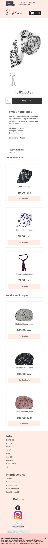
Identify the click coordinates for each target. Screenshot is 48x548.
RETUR (9, 443)
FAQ (8, 454)
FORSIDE (10, 440)
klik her (38, 543)
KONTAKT (10, 460)
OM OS (9, 457)
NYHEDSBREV (12, 464)
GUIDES (9, 447)
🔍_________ (11, 467)
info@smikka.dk (12, 492)
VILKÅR (9, 450)
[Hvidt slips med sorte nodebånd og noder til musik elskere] (24, 48)
